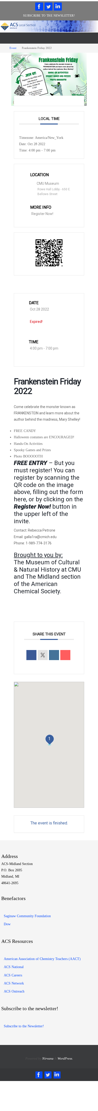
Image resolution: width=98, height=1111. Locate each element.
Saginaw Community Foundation (27, 916)
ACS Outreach (14, 991)
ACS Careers (13, 975)
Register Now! (42, 214)
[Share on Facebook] (31, 655)
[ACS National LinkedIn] (58, 7)
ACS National (14, 967)
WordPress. (65, 1058)
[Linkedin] (54, 655)
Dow (7, 924)
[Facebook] (39, 7)
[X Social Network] (43, 655)
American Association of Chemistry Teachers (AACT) (42, 959)
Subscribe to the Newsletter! (49, 15)
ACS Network (14, 983)
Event (13, 47)
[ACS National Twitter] (48, 7)
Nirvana (48, 1058)
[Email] (65, 655)
